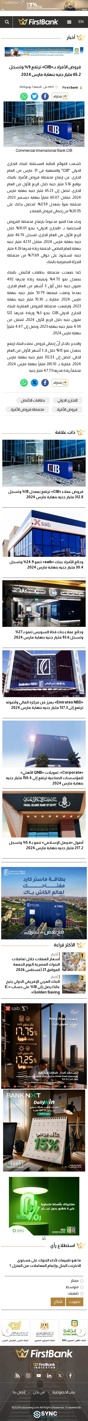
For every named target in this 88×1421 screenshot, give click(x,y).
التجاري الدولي (67, 400)
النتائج (58, 1302)
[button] (81, 1331)
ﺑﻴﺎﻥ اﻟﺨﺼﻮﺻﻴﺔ (63, 1392)
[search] (7, 22)
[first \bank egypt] (44, 1353)
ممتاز (75, 1281)
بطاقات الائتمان (33, 400)
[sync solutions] (45, 1415)
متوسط (72, 1287)
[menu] (69, 22)
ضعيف (73, 1293)
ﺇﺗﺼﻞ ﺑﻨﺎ (19, 1392)
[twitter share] (34, 96)
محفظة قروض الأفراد (27, 409)
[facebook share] (45, 96)
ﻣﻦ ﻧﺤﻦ (39, 1392)
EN (81, 22)
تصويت (74, 1302)
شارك (57, 96)
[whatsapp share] (24, 96)
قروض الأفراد (67, 409)
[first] (38, 22)
